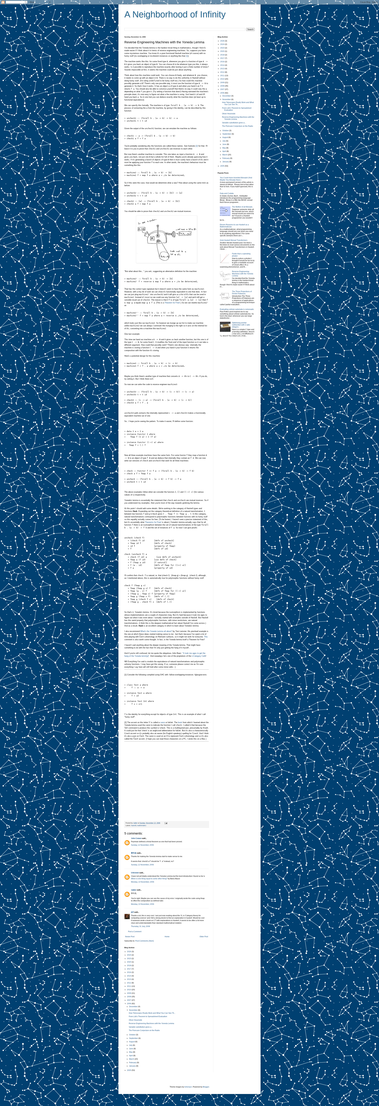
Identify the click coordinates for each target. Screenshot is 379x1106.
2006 (129, 1004)
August (132, 1042)
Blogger (206, 1087)
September (133, 1038)
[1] (187, 56)
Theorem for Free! (172, 303)
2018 (129, 965)
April (131, 1056)
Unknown (135, 873)
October (132, 1035)
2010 (129, 990)
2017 (129, 969)
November (133, 1010)
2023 (129, 959)
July (131, 1045)
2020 (129, 962)
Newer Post (129, 937)
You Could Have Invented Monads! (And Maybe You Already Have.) (236, 179)
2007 (129, 1000)
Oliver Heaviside (135, 1020)
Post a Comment (134, 932)
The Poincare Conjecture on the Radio (144, 1030)
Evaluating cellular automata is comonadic (237, 309)
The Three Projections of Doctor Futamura (242, 292)
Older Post (204, 937)
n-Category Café (199, 656)
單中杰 (133, 853)
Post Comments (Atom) (144, 941)
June (131, 1049)
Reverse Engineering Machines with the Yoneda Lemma (151, 1023)
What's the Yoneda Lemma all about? (156, 631)
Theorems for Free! (153, 522)
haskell (133, 825)
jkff (132, 912)
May (131, 1052)
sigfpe (133, 890)
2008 (129, 997)
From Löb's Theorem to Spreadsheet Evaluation (148, 1016)
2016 (129, 972)
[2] (197, 146)
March (132, 1059)
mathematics (141, 825)
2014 (129, 976)
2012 (129, 983)
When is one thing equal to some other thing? (149, 879)
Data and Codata (227, 193)
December (133, 1007)
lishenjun (188, 1087)
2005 (129, 1070)
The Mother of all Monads (242, 207)
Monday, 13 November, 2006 (142, 882)
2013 (129, 979)
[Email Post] (166, 823)
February (133, 1063)
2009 (129, 993)
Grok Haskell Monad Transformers (233, 240)
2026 (129, 952)
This (206, 637)
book (180, 722)
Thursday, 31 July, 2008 (140, 926)
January (132, 1066)
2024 (129, 955)
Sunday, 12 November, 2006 (142, 845)
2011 (129, 986)
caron (162, 722)
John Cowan (136, 838)
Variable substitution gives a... (141, 1027)
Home (167, 937)
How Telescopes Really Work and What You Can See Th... (152, 1013)
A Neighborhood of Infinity (175, 14)
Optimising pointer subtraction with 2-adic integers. (241, 325)
